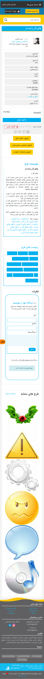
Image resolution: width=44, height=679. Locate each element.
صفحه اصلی (33, 608)
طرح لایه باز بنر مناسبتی (8, 656)
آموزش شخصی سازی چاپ (22, 145)
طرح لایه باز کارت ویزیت (23, 656)
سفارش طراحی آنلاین (9, 5)
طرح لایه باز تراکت (36, 656)
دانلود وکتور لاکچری (23, 224)
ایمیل (34, 323)
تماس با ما (11, 613)
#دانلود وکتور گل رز (31, 269)
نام (35, 315)
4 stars (28, 127)
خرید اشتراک (30, 11)
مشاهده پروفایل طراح (20, 41)
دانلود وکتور (33, 221)
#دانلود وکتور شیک (14, 264)
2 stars (23, 127)
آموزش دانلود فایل (22, 138)
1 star (21, 127)
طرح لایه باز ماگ (22, 660)
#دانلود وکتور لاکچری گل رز (23, 275)
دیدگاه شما (32, 332)
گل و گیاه (24, 221)
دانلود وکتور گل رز (26, 227)
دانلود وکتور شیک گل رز (29, 232)
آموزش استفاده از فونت (22, 152)
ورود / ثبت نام (11, 11)
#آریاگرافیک (33, 253)
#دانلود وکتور (12, 253)
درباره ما (11, 610)
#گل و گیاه (34, 258)
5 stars (30, 127)
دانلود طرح (21, 120)
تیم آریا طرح (22, 676)
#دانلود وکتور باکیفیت (20, 258)
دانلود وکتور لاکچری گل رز (16, 229)
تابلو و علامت (33, 96)
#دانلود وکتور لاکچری (30, 264)
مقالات (33, 613)
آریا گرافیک (15, 219)
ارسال (32, 349)
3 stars (26, 127)
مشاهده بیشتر (10, 393)
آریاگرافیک (24, 219)
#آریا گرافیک (23, 253)
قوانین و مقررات (11, 608)
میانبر (3, 341)
